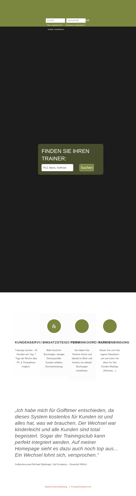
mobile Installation (56, 29)
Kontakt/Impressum (81, 486)
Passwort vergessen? (75, 25)
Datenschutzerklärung (56, 486)
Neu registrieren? (55, 25)
